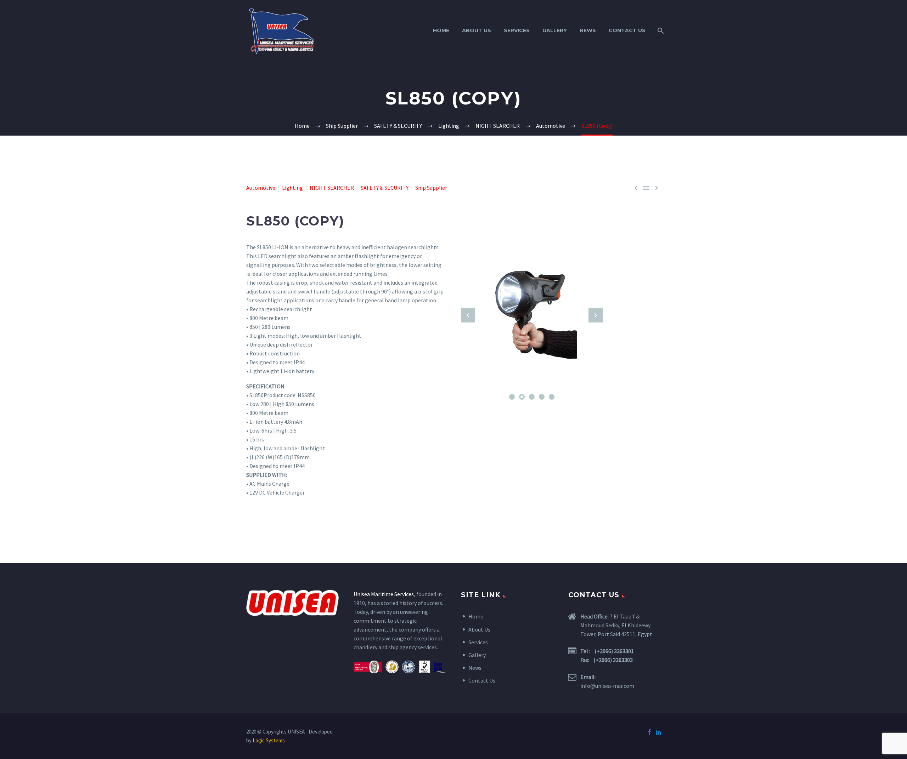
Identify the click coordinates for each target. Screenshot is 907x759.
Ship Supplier (431, 187)
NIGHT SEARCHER (332, 187)
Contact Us (627, 30)
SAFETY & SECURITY (385, 187)
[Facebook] (649, 732)
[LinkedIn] (658, 732)
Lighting (292, 187)
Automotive (260, 187)
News (588, 30)
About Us (476, 30)
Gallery (554, 30)
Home (441, 30)
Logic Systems (269, 740)
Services (517, 30)
